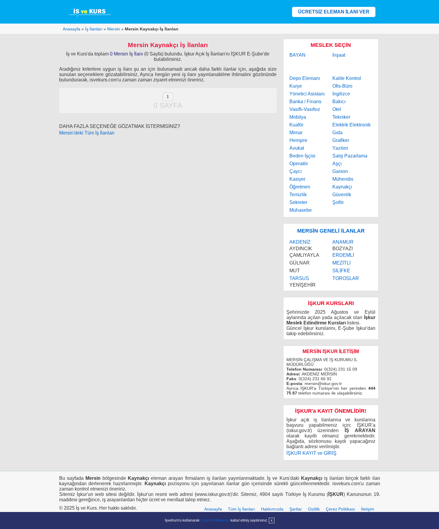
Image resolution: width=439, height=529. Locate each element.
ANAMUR (343, 242)
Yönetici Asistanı (307, 93)
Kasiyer (297, 179)
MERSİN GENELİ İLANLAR (331, 231)
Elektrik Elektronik (351, 124)
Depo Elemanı (304, 78)
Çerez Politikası (340, 509)
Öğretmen (299, 186)
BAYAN (297, 55)
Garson (340, 171)
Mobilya (297, 117)
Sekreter (298, 202)
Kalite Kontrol (346, 78)
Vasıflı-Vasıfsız (304, 109)
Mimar (296, 132)
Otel (336, 109)
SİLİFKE (341, 270)
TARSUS (299, 278)
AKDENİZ (300, 242)
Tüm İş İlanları (241, 509)
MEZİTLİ (341, 262)
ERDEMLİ (343, 255)
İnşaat (338, 55)
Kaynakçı (342, 186)
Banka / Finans (305, 101)
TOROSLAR (345, 278)
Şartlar (295, 509)
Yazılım (340, 148)
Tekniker (341, 117)
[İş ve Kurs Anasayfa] (90, 12)
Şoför (338, 202)
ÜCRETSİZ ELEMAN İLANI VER (333, 11)
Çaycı (295, 171)
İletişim (367, 509)
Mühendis (342, 179)
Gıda (337, 132)
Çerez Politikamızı (215, 520)
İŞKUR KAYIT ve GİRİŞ (311, 453)
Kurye (295, 86)
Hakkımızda (272, 509)
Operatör (298, 163)
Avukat (296, 148)
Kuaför (296, 124)
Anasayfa (213, 509)
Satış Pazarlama (349, 155)
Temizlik (298, 194)
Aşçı (337, 163)
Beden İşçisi (302, 155)
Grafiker (340, 140)
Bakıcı (339, 101)
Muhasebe (300, 210)
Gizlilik (314, 509)
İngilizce (341, 93)
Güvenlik (341, 194)
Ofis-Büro (342, 86)
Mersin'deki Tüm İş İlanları (86, 132)
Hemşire (298, 140)
